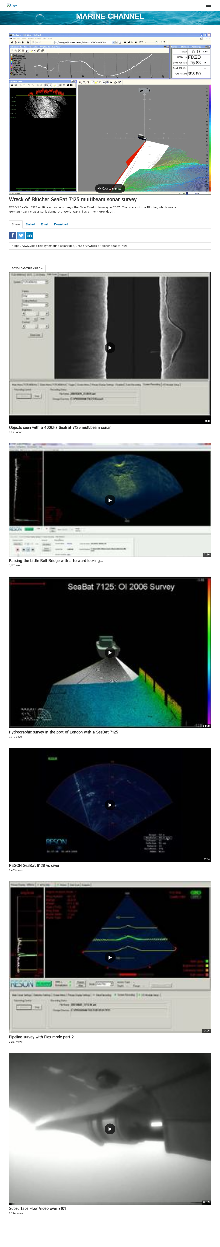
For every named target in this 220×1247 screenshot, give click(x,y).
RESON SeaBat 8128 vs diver (34, 866)
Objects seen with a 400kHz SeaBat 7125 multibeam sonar (60, 428)
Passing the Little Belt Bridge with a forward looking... (56, 561)
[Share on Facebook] (12, 235)
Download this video (26, 268)
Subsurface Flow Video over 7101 (37, 1209)
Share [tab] (16, 224)
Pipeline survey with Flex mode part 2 (41, 1037)
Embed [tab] (30, 224)
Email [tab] (44, 224)
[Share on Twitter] (21, 235)
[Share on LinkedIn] (29, 235)
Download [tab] (61, 224)
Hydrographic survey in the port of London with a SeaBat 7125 (63, 732)
